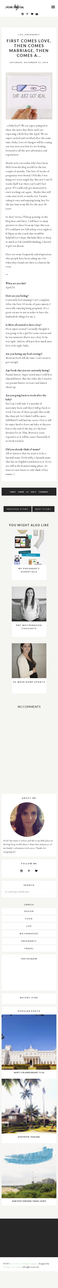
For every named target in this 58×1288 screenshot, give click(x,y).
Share (21, 492)
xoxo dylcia (15, 1263)
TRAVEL (29, 948)
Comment (43, 492)
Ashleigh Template (29, 1263)
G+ (27, 492)
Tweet (13, 492)
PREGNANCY (32, 35)
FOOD (29, 919)
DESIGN (29, 911)
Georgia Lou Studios (12, 1267)
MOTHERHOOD (29, 933)
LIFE (20, 35)
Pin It (33, 492)
